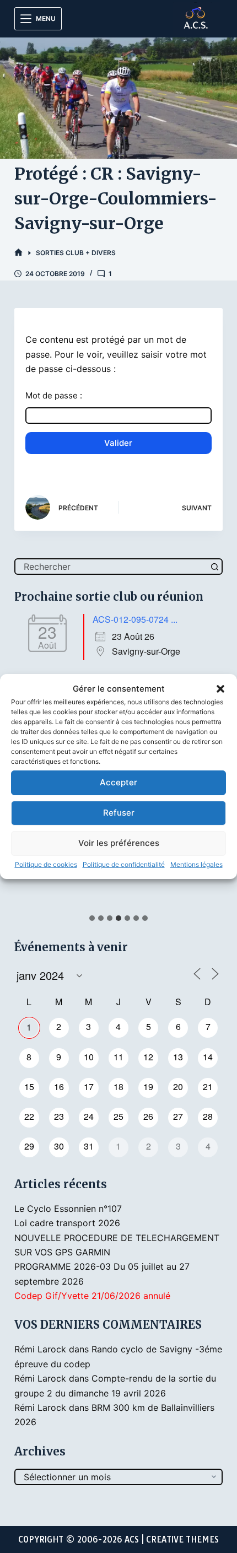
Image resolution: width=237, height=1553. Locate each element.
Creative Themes (182, 1539)
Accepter (118, 782)
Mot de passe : (53, 395)
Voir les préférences (118, 843)
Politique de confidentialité (124, 864)
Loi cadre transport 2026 (67, 1222)
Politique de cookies (46, 864)
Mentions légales (196, 864)
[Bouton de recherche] (214, 566)
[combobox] (111, 566)
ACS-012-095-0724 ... (135, 619)
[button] (220, 688)
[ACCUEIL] (18, 253)
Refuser (118, 812)
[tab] (92, 918)
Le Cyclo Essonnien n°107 (68, 1208)
